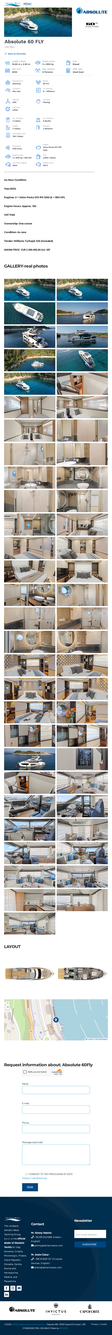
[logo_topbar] (12, 3)
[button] (56, 1020)
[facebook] (6, 1288)
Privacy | (95, 1324)
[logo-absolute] (22, 1302)
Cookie (103, 1324)
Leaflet (90, 1039)
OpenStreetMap (101, 1039)
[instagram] (12, 1288)
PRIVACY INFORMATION (34, 1178)
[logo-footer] (15, 1218)
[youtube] (19, 1288)
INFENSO (63, 1328)
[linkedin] (6, 1294)
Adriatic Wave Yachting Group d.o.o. (28, 1324)
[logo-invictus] (56, 1302)
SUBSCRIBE (89, 1244)
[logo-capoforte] (89, 1302)
